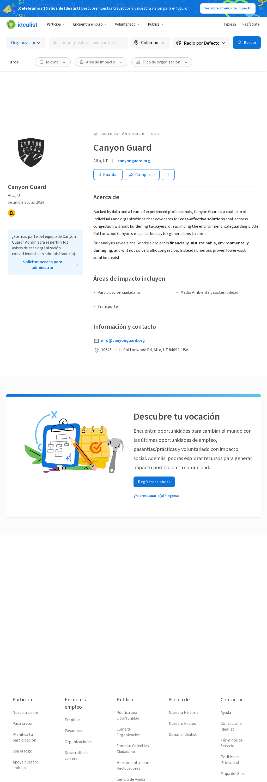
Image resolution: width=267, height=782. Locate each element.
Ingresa (230, 24)
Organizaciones (79, 742)
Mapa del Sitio (233, 774)
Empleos (73, 720)
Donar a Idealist (183, 734)
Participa (54, 24)
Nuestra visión (25, 712)
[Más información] (150, 43)
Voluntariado (125, 24)
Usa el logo (22, 751)
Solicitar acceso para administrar (42, 265)
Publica (154, 24)
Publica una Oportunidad (128, 715)
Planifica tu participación (24, 737)
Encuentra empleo (88, 24)
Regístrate (251, 24)
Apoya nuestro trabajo (25, 765)
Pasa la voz (22, 723)
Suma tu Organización (129, 732)
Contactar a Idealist (231, 726)
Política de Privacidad (230, 760)
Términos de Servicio (232, 743)
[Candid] (11, 213)
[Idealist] (21, 24)
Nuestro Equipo (182, 723)
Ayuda (226, 712)
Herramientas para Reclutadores (133, 765)
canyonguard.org (134, 161)
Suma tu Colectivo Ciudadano (133, 749)
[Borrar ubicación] (163, 42)
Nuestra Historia (183, 712)
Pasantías (73, 731)
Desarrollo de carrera (77, 755)
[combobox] (88, 42)
